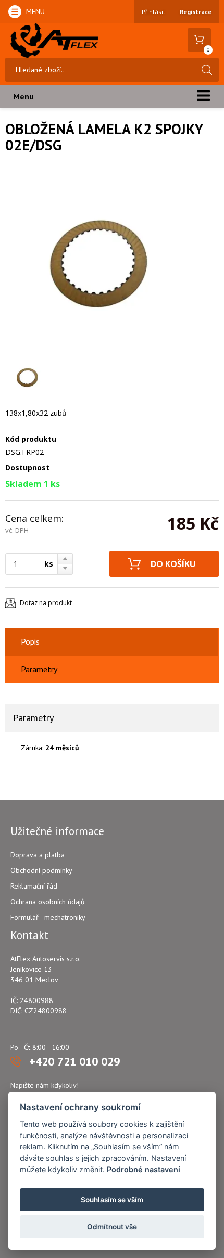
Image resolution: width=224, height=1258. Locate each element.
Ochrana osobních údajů (47, 901)
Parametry (39, 669)
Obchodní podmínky (41, 870)
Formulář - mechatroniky (47, 917)
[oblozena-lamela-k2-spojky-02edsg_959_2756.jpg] (99, 262)
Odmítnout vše (112, 1227)
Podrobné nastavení (143, 1169)
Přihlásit (153, 12)
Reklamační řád (33, 886)
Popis (30, 641)
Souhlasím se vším (112, 1200)
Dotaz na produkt (46, 602)
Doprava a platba (37, 854)
